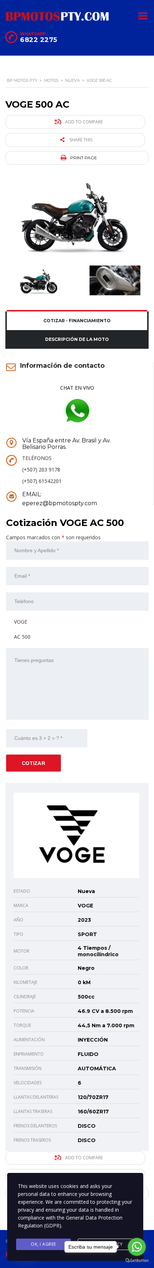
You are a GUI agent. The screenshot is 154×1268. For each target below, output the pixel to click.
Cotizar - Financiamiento (77, 320)
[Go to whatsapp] (137, 1247)
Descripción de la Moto (77, 339)
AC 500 (22, 636)
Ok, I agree (43, 1244)
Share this (80, 140)
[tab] (77, 320)
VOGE (20, 621)
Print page (83, 157)
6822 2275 (38, 40)
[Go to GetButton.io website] (136, 1260)
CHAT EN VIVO (77, 387)
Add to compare (83, 122)
